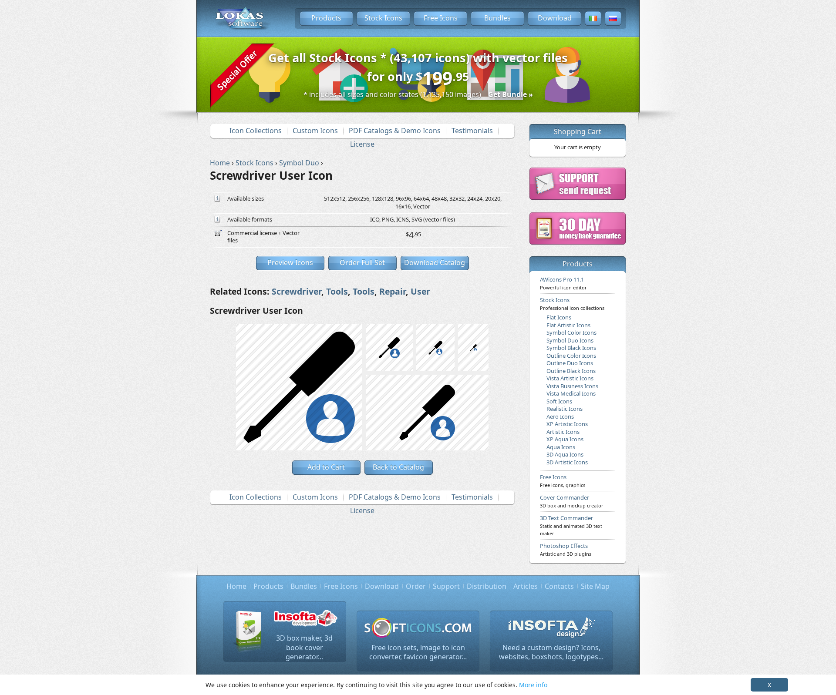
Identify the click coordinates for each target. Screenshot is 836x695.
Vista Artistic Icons (569, 378)
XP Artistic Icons (567, 424)
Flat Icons (558, 317)
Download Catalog (434, 262)
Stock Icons (383, 18)
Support (446, 586)
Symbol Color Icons (571, 332)
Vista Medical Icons (571, 393)
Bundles (497, 18)
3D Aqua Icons (564, 454)
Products (326, 18)
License (362, 144)
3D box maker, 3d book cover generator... (304, 647)
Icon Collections (255, 130)
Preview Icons (290, 262)
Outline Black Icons (571, 371)
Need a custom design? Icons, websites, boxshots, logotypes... (551, 652)
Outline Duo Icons (569, 363)
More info (533, 685)
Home (236, 586)
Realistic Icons (564, 409)
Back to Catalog (398, 467)
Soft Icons (559, 401)
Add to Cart (326, 467)
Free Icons (441, 18)
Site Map (595, 586)
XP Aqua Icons (564, 439)
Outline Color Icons (571, 355)
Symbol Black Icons (571, 348)
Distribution (486, 586)
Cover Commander (571, 501)
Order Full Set (362, 262)
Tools (337, 291)
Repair (392, 291)
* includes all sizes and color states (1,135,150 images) (418, 94)
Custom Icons (315, 130)
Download (555, 18)
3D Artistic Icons (567, 462)
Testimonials (472, 130)
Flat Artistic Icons (568, 325)
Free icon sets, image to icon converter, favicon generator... (418, 652)
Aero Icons (560, 416)
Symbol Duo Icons (569, 340)
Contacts (559, 586)
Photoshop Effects (565, 549)
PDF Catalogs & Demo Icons (395, 130)
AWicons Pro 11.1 (563, 282)
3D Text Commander (571, 525)
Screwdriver (296, 291)
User (420, 291)
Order (416, 586)
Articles (525, 586)
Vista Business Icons (572, 386)
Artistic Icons (563, 432)
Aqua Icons (560, 447)
